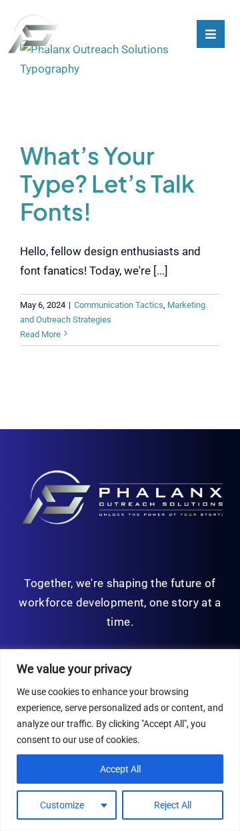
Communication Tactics (118, 305)
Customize (62, 805)
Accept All (120, 769)
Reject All (172, 805)
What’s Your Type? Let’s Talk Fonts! (107, 183)
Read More (40, 334)
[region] (120, 740)
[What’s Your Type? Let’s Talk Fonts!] (120, 80)
